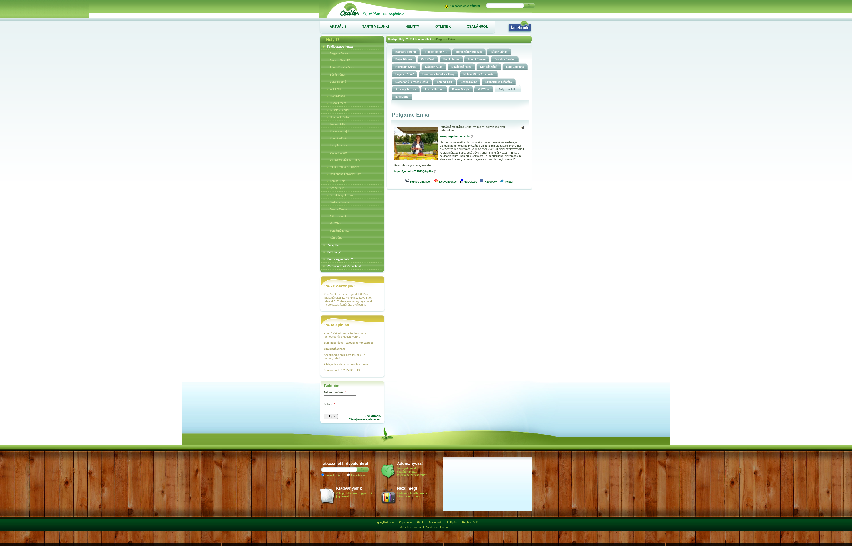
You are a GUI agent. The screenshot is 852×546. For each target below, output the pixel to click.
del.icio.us (470, 181)
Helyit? (403, 39)
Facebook (490, 181)
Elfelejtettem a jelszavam (365, 419)
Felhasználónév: (335, 392)
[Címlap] (372, 16)
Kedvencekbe (447, 181)
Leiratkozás (358, 475)
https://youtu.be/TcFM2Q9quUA (413, 171)
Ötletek (443, 26)
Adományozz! (410, 463)
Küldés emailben (420, 181)
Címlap (392, 39)
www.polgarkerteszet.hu (455, 136)
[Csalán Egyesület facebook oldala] (519, 26)
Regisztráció (373, 416)
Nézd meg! (407, 488)
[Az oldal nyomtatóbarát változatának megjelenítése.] (523, 127)
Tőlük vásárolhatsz (422, 39)
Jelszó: (329, 404)
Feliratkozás (332, 475)
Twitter (508, 181)
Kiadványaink (349, 488)
